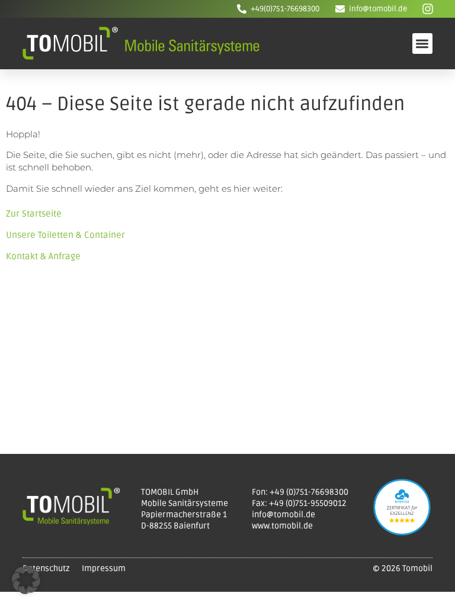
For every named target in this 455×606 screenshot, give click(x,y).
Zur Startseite (34, 213)
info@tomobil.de (378, 9)
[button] (422, 43)
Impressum (104, 568)
